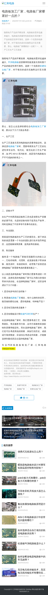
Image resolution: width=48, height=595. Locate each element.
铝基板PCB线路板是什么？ (32, 543)
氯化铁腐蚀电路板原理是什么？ (31, 505)
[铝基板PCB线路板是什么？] (9, 546)
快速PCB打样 (26, 313)
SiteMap (28, 589)
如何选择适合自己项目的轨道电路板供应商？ (31, 531)
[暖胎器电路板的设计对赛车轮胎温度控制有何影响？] (9, 467)
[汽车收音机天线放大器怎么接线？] (9, 493)
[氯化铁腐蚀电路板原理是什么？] (9, 506)
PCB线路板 (13, 62)
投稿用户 (5, 21)
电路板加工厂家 (38, 126)
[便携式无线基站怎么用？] (9, 454)
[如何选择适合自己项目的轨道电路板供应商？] (9, 533)
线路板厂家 (15, 297)
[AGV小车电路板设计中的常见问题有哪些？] (9, 519)
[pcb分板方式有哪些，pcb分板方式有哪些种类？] (9, 480)
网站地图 (35, 589)
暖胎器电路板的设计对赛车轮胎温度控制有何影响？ (31, 466)
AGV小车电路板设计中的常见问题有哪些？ (31, 518)
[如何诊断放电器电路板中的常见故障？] (9, 559)
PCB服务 (38, 21)
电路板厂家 (13, 146)
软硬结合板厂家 (35, 389)
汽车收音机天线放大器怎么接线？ (31, 492)
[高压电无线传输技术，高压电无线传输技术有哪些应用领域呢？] (9, 572)
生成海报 (8, 408)
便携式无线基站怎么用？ (30, 451)
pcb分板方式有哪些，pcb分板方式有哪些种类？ (32, 479)
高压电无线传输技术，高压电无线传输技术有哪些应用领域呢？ (31, 571)
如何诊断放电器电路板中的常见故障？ (31, 558)
